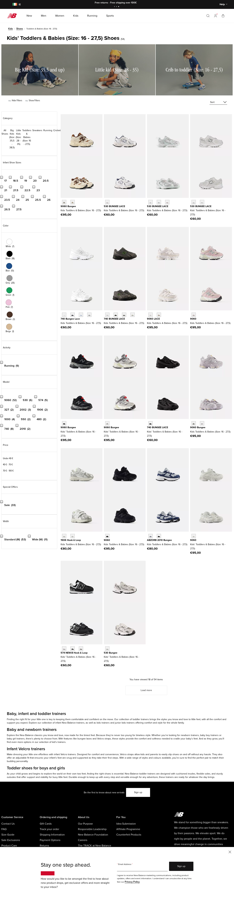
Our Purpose (85, 823)
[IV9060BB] (107, 536)
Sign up (138, 792)
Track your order (49, 829)
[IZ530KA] (107, 202)
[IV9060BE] (193, 315)
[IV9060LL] (193, 536)
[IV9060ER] (150, 315)
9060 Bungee (68, 206)
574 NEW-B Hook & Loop (74, 652)
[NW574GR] (81, 648)
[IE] (14, 4)
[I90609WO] (202, 423)
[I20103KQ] (150, 536)
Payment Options (50, 840)
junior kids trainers (125, 722)
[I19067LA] (72, 536)
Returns (44, 845)
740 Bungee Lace (70, 318)
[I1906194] (64, 536)
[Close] (230, 851)
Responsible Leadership (92, 829)
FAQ (4, 829)
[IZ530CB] (107, 648)
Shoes (19, 28)
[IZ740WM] (64, 315)
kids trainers (103, 722)
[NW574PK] (64, 648)
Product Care (9, 845)
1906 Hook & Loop (71, 540)
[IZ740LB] (81, 315)
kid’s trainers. (59, 742)
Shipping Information (52, 834)
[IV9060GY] (107, 423)
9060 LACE (153, 318)
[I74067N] (107, 315)
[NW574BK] (72, 648)
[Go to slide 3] (119, 7)
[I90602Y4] (72, 202)
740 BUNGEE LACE (114, 318)
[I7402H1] (116, 315)
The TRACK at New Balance (94, 845)
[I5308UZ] (150, 202)
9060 (193, 318)
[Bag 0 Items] (223, 15)
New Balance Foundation (93, 834)
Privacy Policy (132, 881)
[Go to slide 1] (115, 7)
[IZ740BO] (150, 423)
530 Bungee (110, 652)
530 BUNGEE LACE (114, 206)
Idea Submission (126, 823)
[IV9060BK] (64, 423)
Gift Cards (46, 823)
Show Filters (34, 100)
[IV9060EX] (159, 315)
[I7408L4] (132, 315)
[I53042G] (167, 202)
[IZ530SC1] (202, 202)
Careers (82, 840)
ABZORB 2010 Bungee (159, 540)
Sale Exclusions (10, 840)
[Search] (208, 15)
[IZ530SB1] (193, 202)
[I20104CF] (159, 536)
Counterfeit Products (128, 834)
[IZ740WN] (89, 315)
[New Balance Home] (13, 15)
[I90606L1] (193, 423)
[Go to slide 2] (117, 7)
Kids (10, 28)
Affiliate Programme (128, 829)
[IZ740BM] (72, 315)
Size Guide (7, 834)
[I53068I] (159, 202)
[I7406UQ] (124, 315)
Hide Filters (16, 100)
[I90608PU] (64, 202)
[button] (215, 15)
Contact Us (8, 823)
